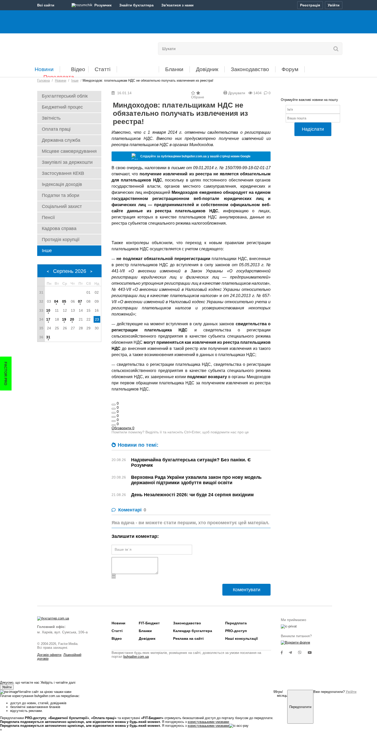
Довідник (207, 69)
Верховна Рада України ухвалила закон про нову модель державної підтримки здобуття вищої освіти (196, 480)
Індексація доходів (62, 184)
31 (48, 337)
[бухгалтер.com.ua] (72, 47)
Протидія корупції (61, 239)
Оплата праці (56, 129)
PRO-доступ (236, 631)
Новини (44, 69)
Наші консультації (241, 638)
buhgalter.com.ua (136, 656)
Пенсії (48, 217)
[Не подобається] (114, 425)
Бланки (174, 69)
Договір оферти (49, 655)
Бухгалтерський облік (65, 96)
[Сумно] (114, 417)
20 (72, 319)
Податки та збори (60, 195)
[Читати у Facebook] (285, 653)
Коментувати (246, 589)
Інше (47, 250)
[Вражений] (114, 413)
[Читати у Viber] (303, 653)
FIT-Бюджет (138, 67)
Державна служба (61, 140)
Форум (290, 69)
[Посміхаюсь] (114, 408)
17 (48, 319)
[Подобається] (114, 404)
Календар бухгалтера (192, 631)
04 (56, 301)
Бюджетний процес (62, 107)
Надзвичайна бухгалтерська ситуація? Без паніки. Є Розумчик (191, 462)
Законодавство (250, 69)
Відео (78, 69)
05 (64, 301)
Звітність (51, 118)
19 (64, 319)
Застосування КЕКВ (63, 173)
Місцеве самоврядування (69, 151)
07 (80, 301)
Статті (103, 69)
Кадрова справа (59, 228)
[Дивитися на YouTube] (312, 653)
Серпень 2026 (69, 271)
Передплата (58, 77)
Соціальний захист (62, 206)
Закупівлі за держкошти (67, 162)
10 (48, 310)
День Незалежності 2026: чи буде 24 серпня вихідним (192, 494)
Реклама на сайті (188, 638)
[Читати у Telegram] (293, 653)
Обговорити (123, 428)
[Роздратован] (114, 421)
